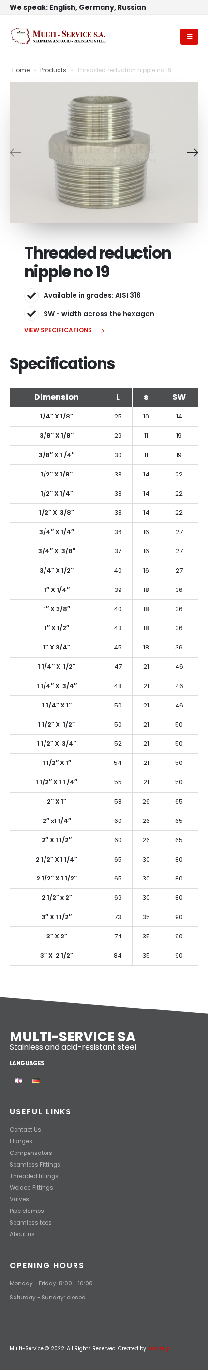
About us (22, 1234)
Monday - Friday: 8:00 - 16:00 (51, 1283)
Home (21, 70)
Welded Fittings (31, 1188)
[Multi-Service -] (58, 37)
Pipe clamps (27, 1211)
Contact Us (25, 1130)
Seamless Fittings (35, 1164)
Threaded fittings (34, 1176)
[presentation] (15, 152)
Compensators (31, 1153)
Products (53, 70)
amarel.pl (160, 1348)
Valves (19, 1199)
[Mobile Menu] (189, 37)
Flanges (21, 1141)
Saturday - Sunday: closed (48, 1297)
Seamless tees (31, 1222)
